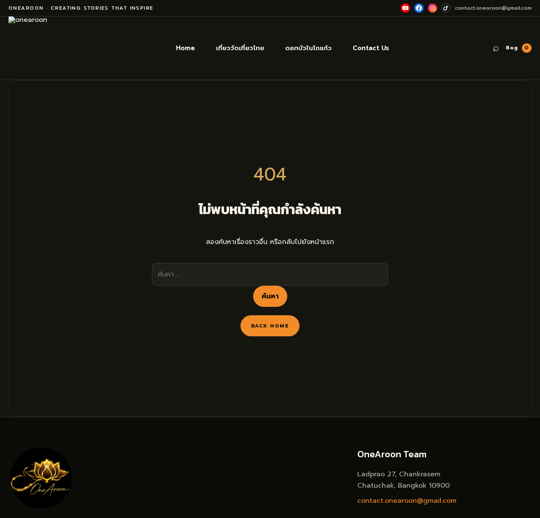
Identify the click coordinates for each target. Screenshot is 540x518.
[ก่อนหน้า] (15, 259)
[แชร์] (512, 9)
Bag (517, 47)
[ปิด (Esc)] (530, 9)
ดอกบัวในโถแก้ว (308, 48)
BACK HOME (270, 326)
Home (185, 48)
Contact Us (371, 48)
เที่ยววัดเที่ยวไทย (240, 48)
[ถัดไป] (525, 259)
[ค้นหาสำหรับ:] (270, 274)
